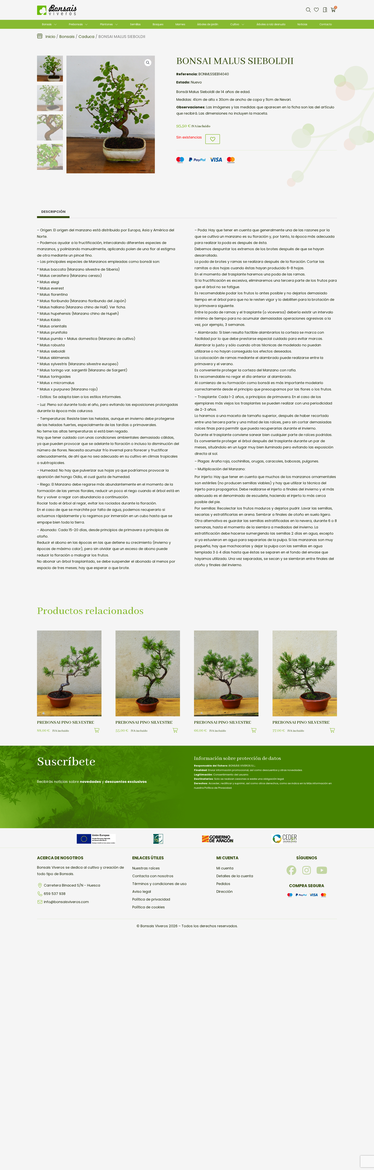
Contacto (325, 24)
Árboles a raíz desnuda (271, 24)
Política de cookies (148, 907)
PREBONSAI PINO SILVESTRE (65, 722)
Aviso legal (141, 891)
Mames (180, 24)
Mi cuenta (224, 868)
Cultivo (234, 24)
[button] (308, 10)
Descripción (53, 211)
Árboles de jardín (207, 24)
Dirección (224, 891)
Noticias (302, 24)
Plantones (106, 24)
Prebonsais (76, 24)
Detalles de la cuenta (234, 876)
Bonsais (47, 24)
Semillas (135, 24)
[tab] (53, 212)
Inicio (50, 36)
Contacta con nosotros (152, 876)
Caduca (86, 36)
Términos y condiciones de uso (159, 883)
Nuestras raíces (146, 868)
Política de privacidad (151, 899)
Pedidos (223, 883)
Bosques (158, 24)
